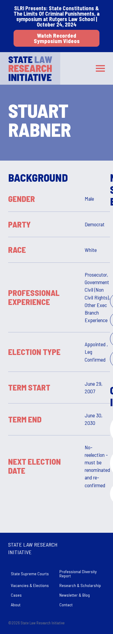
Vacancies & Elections (30, 585)
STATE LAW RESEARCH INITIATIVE (33, 548)
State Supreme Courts (30, 573)
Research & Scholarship (80, 585)
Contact (66, 604)
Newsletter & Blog (74, 595)
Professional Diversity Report (78, 573)
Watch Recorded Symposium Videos (57, 38)
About (15, 604)
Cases (16, 595)
